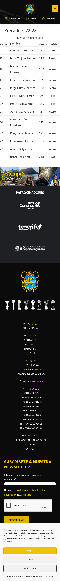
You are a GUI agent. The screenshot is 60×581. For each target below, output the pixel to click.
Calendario (31, 393)
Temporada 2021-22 (31, 411)
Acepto (30, 551)
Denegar (30, 559)
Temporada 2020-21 (31, 406)
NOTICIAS (30, 444)
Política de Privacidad (33, 576)
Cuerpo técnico (31, 369)
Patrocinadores (33, 381)
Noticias (32, 324)
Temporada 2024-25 (31, 424)
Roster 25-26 (31, 365)
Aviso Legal (48, 576)
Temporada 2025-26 (31, 428)
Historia (30, 344)
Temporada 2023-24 (31, 419)
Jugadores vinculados (31, 374)
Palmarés (30, 349)
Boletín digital (30, 328)
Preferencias (30, 568)
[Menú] (55, 8)
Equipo (33, 361)
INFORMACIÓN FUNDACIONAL (30, 440)
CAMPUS (30, 449)
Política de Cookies (26, 490)
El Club (32, 336)
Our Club (30, 353)
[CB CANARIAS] (30, 2)
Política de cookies (15, 576)
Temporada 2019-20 (31, 402)
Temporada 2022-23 (31, 415)
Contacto (30, 340)
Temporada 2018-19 (31, 398)
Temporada (33, 389)
